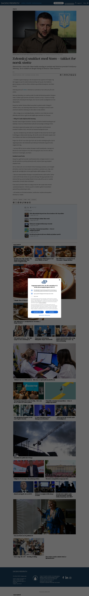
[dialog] (44, 298)
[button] (44, 296)
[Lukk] (59, 280)
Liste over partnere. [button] (42, 302)
